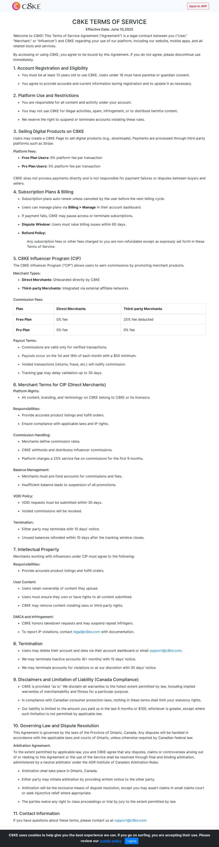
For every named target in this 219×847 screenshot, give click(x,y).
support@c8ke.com (166, 650)
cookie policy (110, 841)
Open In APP (198, 6)
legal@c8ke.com (86, 632)
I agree (131, 841)
